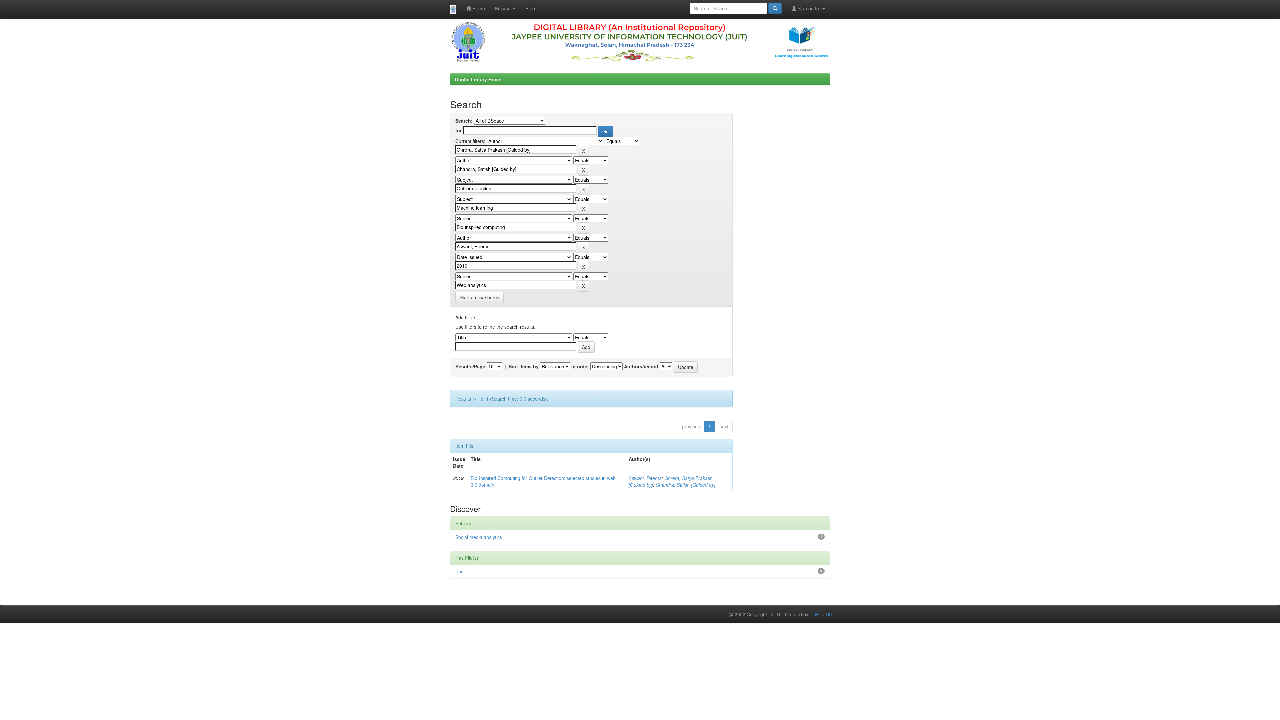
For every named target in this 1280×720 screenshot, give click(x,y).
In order (580, 366)
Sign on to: (809, 8)
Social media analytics (478, 537)
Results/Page (470, 366)
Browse (503, 8)
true (459, 571)
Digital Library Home (478, 79)
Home (478, 8)
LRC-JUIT (822, 614)
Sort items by (524, 366)
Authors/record (641, 366)
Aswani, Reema (645, 478)
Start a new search (479, 297)
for (458, 130)
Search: (464, 120)
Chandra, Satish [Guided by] (685, 484)
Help (530, 8)
